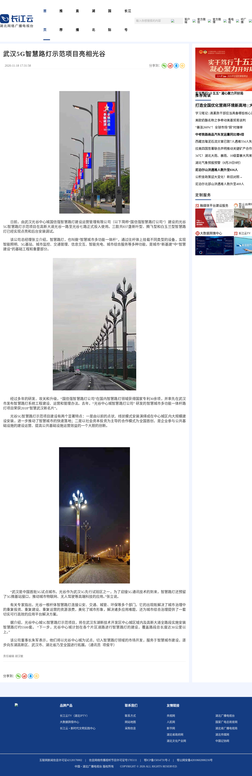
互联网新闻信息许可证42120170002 (60, 760)
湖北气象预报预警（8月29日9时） (219, 162)
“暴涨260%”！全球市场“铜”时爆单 (219, 127)
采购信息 (130, 728)
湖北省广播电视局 (226, 728)
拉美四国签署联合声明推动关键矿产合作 (223, 148)
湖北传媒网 (222, 734)
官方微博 (217, 21)
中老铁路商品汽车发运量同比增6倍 (219, 134)
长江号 (128, 20)
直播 (77, 20)
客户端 (187, 21)
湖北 (93, 20)
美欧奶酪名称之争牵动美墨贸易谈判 (220, 120)
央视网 (171, 715)
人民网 (171, 722)
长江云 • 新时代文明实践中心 (77, 728)
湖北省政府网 (175, 734)
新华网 (171, 728)
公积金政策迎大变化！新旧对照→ (219, 177)
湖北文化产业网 (176, 740)
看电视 (231, 21)
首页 (45, 20)
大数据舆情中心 (211, 233)
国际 (110, 20)
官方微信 (201, 21)
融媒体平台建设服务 (214, 205)
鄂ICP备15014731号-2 (157, 760)
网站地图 (130, 722)
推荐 (61, 20)
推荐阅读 (203, 96)
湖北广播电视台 (225, 715)
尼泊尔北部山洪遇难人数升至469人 (219, 184)
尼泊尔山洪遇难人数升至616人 (216, 169)
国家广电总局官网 (226, 722)
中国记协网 (222, 740)
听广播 (243, 21)
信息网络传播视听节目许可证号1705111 (113, 760)
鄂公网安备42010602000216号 (195, 760)
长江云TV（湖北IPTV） (74, 715)
